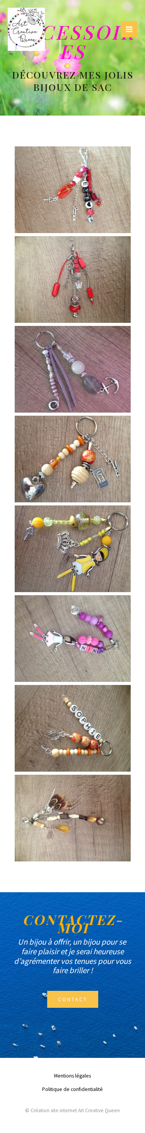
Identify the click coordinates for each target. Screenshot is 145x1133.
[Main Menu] (129, 29)
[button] (72, 999)
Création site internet (54, 1110)
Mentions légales (72, 1076)
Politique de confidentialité (72, 1089)
